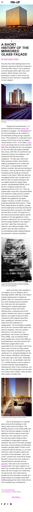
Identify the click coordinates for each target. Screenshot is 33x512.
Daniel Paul (25, 128)
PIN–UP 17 (9, 491)
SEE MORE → (16, 497)
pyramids (4, 464)
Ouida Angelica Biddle (11, 59)
